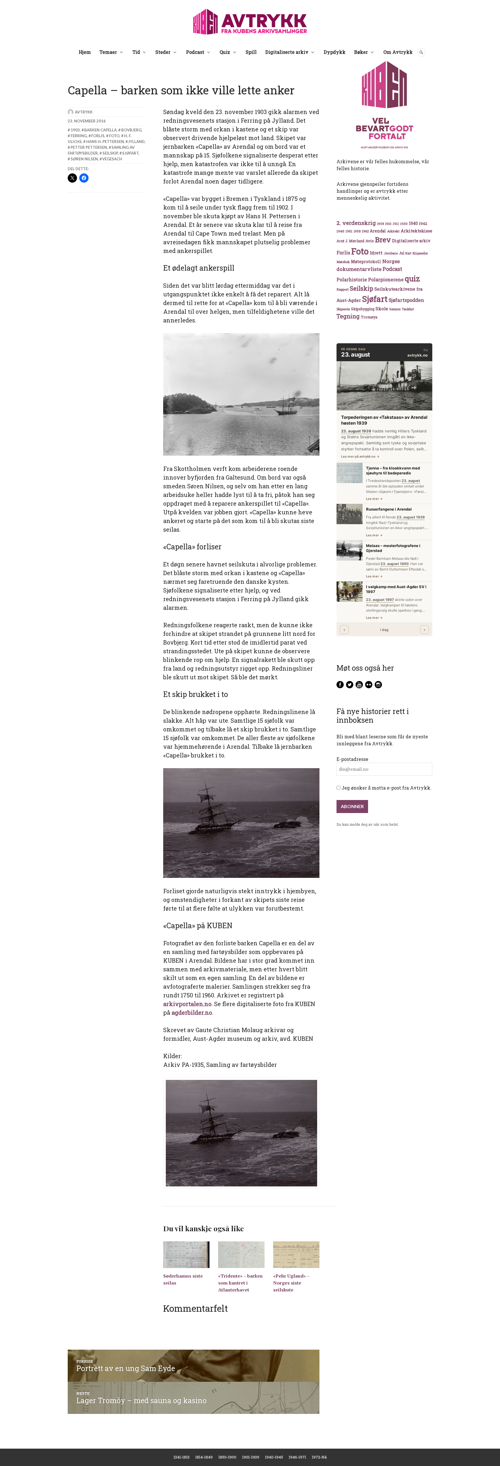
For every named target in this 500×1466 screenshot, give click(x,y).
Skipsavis (343, 309)
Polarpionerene (386, 279)
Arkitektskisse (416, 231)
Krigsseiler (420, 253)
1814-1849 (204, 1457)
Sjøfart (130, 153)
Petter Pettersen (89, 147)
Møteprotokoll (366, 261)
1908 (380, 224)
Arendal (378, 231)
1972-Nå (319, 1457)
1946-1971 (297, 1457)
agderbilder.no (192, 1012)
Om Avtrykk (398, 52)
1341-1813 (182, 1457)
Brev (383, 239)
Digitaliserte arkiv (286, 52)
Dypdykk (334, 52)
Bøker (361, 52)
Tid (136, 52)
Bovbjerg (131, 130)
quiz (412, 278)
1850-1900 (227, 1457)
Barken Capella (100, 130)
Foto (114, 135)
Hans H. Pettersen (105, 141)
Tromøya (369, 317)
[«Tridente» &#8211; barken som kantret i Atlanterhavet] (241, 1254)
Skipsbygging (362, 309)
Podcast (195, 52)
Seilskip (110, 153)
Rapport (343, 289)
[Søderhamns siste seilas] (186, 1254)
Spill (251, 52)
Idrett (376, 253)
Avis (369, 240)
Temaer (108, 52)
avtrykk (84, 112)
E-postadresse (352, 759)
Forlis (97, 135)
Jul (401, 253)
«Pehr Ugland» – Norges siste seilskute (291, 1283)
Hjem (85, 52)
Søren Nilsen (84, 159)
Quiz (225, 52)
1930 (404, 223)
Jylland (136, 141)
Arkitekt (393, 231)
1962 (365, 231)
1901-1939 (250, 1457)
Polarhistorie (352, 279)
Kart (408, 253)
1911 (396, 223)
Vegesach (112, 159)
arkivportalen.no (187, 1004)
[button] (241, 1133)
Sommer (395, 309)
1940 (413, 223)
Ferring (79, 135)
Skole (382, 308)
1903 (75, 130)
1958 (357, 231)
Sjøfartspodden (406, 300)
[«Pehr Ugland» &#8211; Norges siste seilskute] (296, 1254)
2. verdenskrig (356, 222)
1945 (340, 231)
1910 (388, 224)
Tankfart (408, 309)
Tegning (348, 316)
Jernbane (391, 253)
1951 (348, 231)
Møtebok (343, 262)
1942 (423, 223)
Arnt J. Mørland (350, 240)
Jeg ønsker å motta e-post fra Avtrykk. (385, 788)
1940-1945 (274, 1457)
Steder (162, 52)
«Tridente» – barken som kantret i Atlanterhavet (240, 1283)
